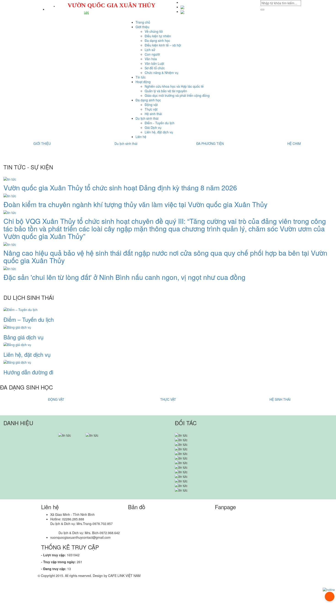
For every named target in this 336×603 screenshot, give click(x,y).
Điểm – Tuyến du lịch (28, 319)
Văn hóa (151, 59)
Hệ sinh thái (153, 113)
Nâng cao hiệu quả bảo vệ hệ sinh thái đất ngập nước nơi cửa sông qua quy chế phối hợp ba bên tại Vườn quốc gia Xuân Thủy (165, 256)
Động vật (151, 104)
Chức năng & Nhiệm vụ (161, 72)
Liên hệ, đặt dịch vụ (159, 132)
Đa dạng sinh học (157, 40)
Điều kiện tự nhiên (158, 36)
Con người (152, 54)
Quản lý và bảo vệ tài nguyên (166, 91)
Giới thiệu (142, 26)
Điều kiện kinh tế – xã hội (163, 45)
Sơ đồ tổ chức (155, 68)
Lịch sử (150, 49)
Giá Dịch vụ (153, 127)
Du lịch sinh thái (147, 118)
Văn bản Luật (154, 63)
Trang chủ (143, 22)
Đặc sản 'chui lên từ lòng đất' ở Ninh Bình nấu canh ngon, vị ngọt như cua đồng (124, 277)
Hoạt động (143, 81)
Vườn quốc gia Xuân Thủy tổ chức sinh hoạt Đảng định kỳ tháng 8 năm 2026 (120, 187)
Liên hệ (141, 136)
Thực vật (151, 109)
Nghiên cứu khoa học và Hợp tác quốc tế (174, 86)
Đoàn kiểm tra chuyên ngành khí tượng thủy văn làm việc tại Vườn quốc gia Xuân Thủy (135, 204)
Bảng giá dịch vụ (23, 337)
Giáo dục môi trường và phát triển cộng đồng (177, 95)
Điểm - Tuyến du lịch (159, 123)
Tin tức (141, 77)
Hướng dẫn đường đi (28, 372)
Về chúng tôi (154, 31)
